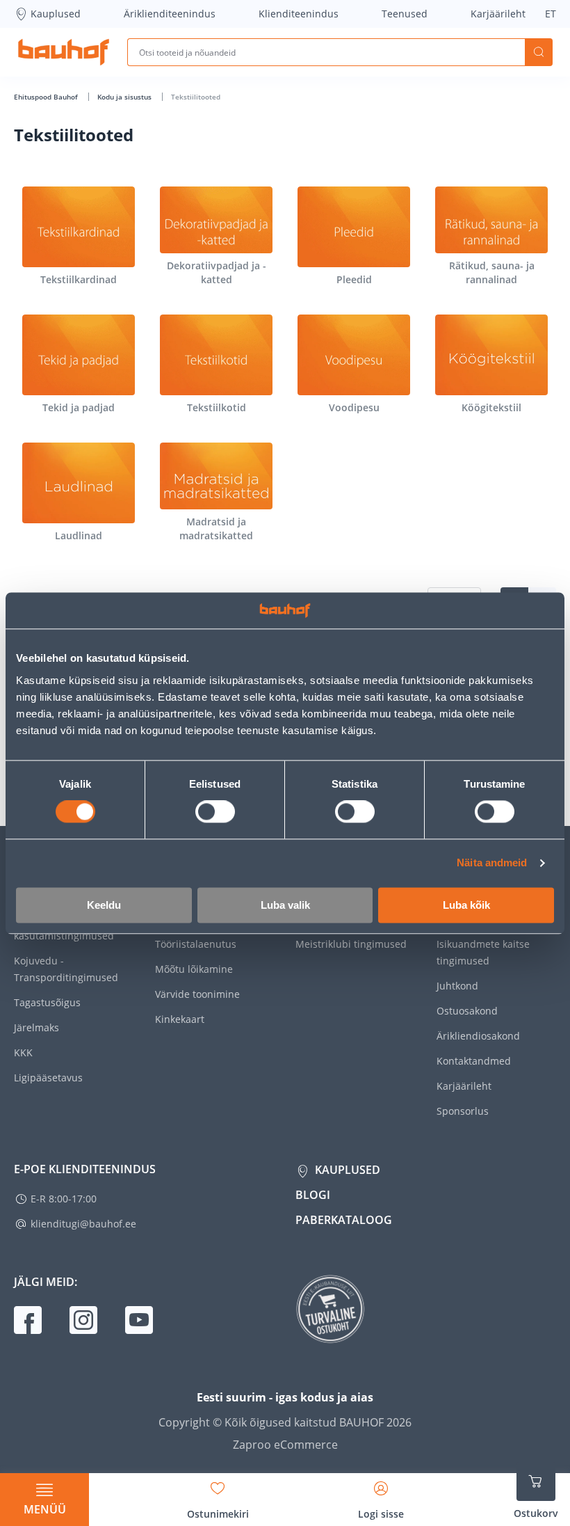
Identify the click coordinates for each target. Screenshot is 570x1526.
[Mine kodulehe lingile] (63, 52)
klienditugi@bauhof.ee (83, 1223)
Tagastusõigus (47, 1002)
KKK (23, 1052)
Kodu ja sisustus (125, 97)
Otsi (539, 52)
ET (550, 13)
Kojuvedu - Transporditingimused (66, 969)
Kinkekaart (179, 1019)
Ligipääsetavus (48, 1077)
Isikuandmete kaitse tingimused (483, 952)
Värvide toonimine (197, 994)
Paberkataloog (343, 1219)
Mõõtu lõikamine (194, 969)
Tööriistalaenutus (195, 944)
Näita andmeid (492, 863)
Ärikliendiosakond (478, 1035)
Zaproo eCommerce (285, 1444)
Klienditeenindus (299, 13)
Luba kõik (466, 905)
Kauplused (56, 13)
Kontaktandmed (474, 1060)
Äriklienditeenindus (169, 13)
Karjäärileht (498, 13)
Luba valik (285, 905)
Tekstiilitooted (195, 97)
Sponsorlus (463, 1111)
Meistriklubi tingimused (351, 944)
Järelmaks (36, 1027)
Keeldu (104, 905)
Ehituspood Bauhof (47, 97)
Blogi (312, 1194)
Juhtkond (457, 985)
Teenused (404, 13)
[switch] (215, 812)
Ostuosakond (467, 1010)
